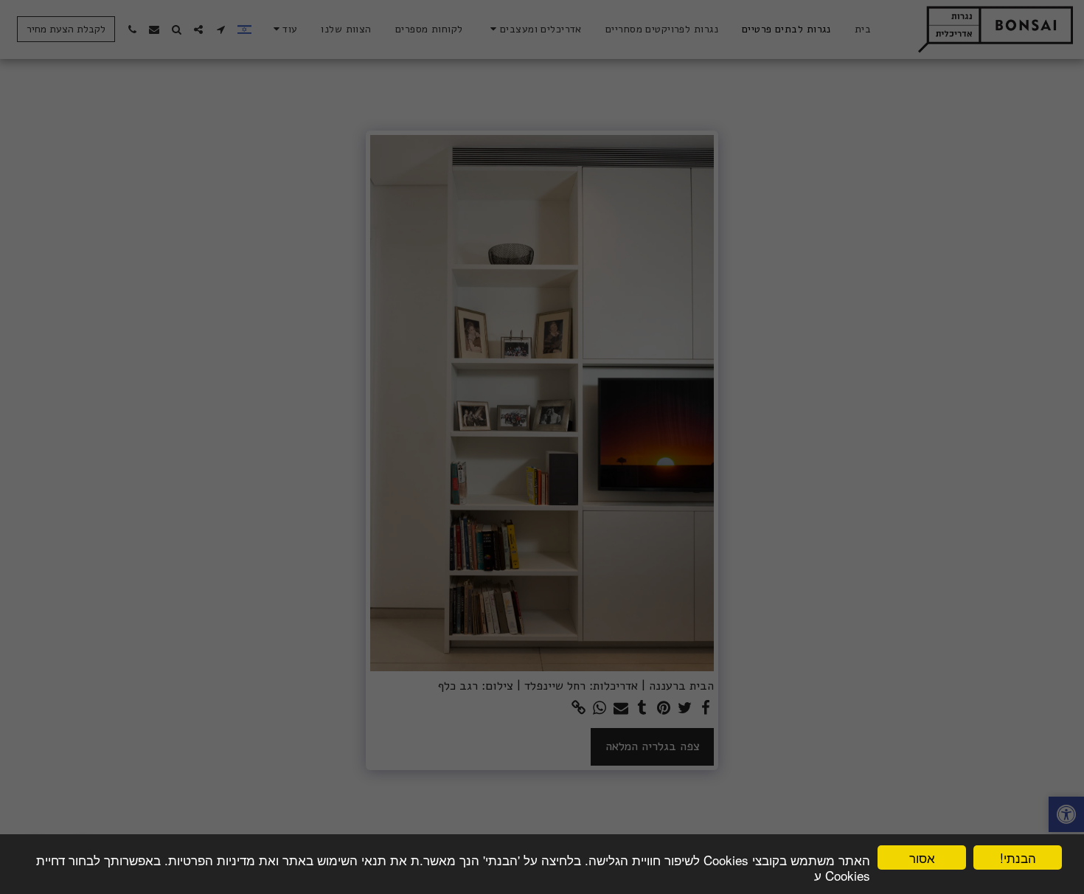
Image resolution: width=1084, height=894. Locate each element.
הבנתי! (1018, 857)
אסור (922, 857)
